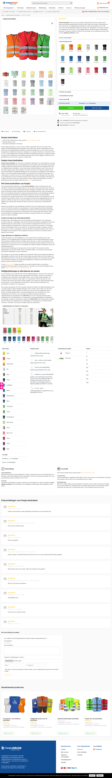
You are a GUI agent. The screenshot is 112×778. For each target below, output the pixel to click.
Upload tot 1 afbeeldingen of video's (14, 657)
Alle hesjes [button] (20, 7)
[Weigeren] (110, 775)
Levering (27, 131)
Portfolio (63, 762)
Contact (63, 749)
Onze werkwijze (82, 752)
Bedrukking (17, 131)
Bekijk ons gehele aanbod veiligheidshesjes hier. (18, 267)
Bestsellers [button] (52, 7)
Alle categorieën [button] (8, 7)
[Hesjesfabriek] (11, 748)
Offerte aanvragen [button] (79, 7)
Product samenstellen (103, 131)
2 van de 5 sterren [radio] (5, 643)
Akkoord (92, 775)
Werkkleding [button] (42, 7)
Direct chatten (65, 115)
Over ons (80, 749)
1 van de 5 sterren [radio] (4, 643)
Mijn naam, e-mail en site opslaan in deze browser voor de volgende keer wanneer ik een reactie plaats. (31, 670)
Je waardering (8, 641)
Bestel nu (71, 108)
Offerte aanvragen (97, 108)
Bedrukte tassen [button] (31, 7)
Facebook (99, 749)
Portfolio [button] (60, 7)
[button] (52, 23)
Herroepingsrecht (66, 759)
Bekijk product (8, 733)
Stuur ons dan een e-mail (33, 140)
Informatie (6, 131)
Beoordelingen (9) (40, 131)
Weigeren (99, 775)
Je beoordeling (8, 645)
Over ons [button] (68, 7)
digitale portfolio (10, 264)
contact (30, 180)
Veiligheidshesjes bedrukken (13, 15)
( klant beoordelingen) (102, 19)
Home (2, 15)
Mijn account (65, 752)
